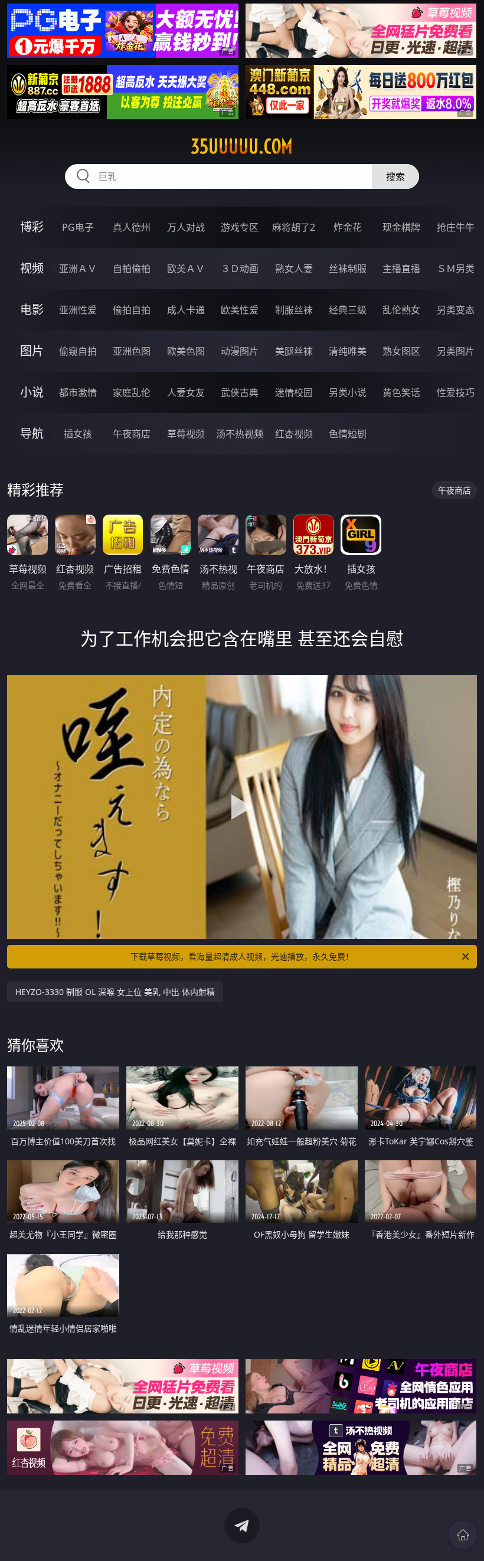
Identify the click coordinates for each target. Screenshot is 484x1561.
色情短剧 (348, 433)
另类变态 (456, 309)
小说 (32, 392)
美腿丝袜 (294, 351)
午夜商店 (132, 433)
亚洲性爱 (78, 309)
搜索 (395, 176)
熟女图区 (401, 351)
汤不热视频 (239, 433)
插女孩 (78, 433)
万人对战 (186, 227)
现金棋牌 (401, 227)
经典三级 (348, 309)
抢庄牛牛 (456, 227)
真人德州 (132, 227)
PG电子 (78, 227)
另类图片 (456, 351)
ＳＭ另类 (456, 268)
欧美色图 (186, 351)
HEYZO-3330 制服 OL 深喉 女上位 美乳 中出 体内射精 (115, 991)
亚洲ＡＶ (78, 268)
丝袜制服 (348, 268)
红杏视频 (294, 433)
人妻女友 (186, 392)
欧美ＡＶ (186, 268)
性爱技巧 (456, 392)
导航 (32, 433)
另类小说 (348, 392)
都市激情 (78, 392)
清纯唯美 (348, 351)
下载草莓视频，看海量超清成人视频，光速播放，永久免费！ (242, 956)
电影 (32, 310)
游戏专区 (240, 227)
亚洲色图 (132, 351)
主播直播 (401, 268)
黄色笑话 (401, 392)
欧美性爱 (240, 309)
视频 (32, 268)
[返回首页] (463, 1535)
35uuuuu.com (242, 146)
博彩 (32, 227)
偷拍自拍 (132, 309)
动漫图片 (240, 351)
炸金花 (347, 227)
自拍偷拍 (132, 268)
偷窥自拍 (78, 351)
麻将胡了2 (293, 227)
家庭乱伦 (132, 392)
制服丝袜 (294, 309)
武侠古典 (240, 392)
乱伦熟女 (401, 309)
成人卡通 (186, 309)
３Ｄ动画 (240, 268)
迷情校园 (294, 392)
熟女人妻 (294, 268)
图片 (32, 351)
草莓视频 (186, 433)
